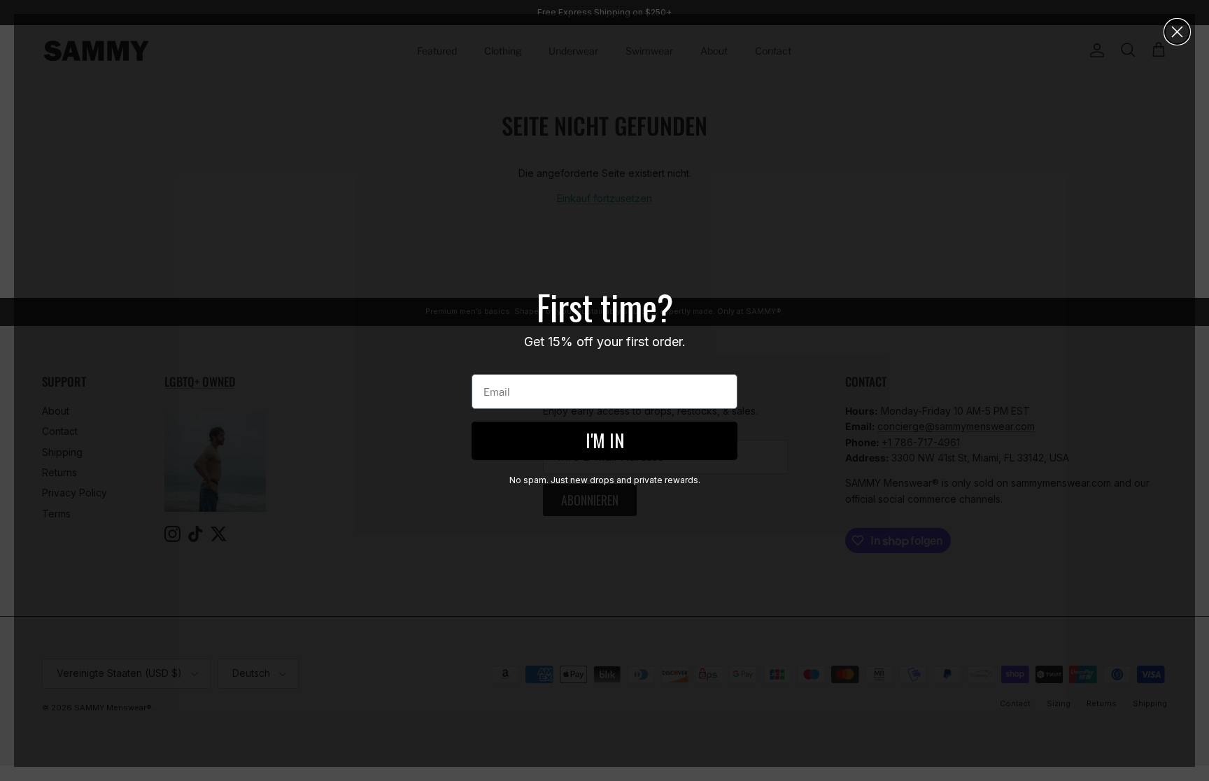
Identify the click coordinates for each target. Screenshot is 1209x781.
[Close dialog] (1177, 32)
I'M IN (605, 440)
